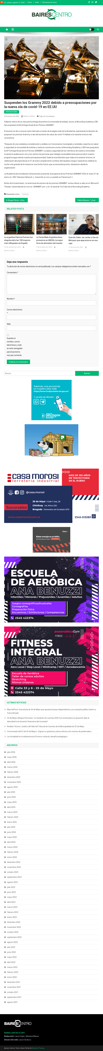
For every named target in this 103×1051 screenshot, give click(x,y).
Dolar (37, 2)
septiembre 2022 (14, 937)
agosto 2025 (12, 787)
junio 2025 (11, 797)
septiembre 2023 (14, 877)
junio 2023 (11, 892)
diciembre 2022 (13, 922)
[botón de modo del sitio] (91, 29)
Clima (29, 2)
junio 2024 (11, 832)
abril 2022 (11, 962)
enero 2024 (12, 857)
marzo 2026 (12, 767)
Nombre (11, 299)
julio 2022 (11, 947)
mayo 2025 (12, 802)
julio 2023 (11, 887)
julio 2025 (11, 792)
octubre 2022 (12, 932)
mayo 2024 (12, 837)
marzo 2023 (12, 907)
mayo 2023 (12, 897)
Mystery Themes (38, 1048)
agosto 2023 (12, 882)
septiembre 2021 (14, 997)
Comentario (12, 272)
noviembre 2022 (14, 927)
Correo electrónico (14, 311)
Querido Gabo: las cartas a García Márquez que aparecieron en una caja (83, 240)
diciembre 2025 (13, 777)
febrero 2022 (12, 972)
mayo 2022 (12, 957)
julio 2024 (11, 827)
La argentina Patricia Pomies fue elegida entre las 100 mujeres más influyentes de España (18, 240)
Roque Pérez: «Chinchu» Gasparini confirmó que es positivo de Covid (18, 200)
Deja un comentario (47, 116)
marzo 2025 (12, 812)
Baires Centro (29, 116)
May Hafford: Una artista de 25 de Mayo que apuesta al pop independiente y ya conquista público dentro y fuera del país (51, 711)
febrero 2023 (12, 912)
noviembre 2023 (14, 867)
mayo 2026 (12, 757)
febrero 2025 (12, 817)
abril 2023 (11, 902)
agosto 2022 (12, 942)
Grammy (25, 194)
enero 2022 (12, 977)
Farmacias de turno (49, 2)
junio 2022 (11, 952)
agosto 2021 (12, 1002)
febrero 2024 (12, 852)
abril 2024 (11, 842)
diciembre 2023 (13, 862)
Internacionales (11, 112)
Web (9, 324)
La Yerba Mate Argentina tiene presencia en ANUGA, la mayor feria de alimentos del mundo (49, 240)
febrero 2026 (12, 772)
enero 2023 (12, 917)
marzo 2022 (12, 967)
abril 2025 (11, 807)
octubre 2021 (12, 992)
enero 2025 (12, 822)
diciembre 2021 (13, 982)
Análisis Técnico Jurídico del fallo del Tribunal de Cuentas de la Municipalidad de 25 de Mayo (45, 726)
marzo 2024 (12, 847)
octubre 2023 (12, 872)
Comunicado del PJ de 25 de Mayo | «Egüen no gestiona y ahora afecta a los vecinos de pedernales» (49, 731)
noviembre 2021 (14, 987)
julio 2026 (11, 752)
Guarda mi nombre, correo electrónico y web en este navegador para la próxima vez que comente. (15, 346)
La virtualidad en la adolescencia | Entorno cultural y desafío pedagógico (37, 736)
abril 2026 (11, 762)
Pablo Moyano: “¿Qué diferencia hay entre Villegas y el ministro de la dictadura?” (88, 200)
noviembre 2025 (14, 782)
